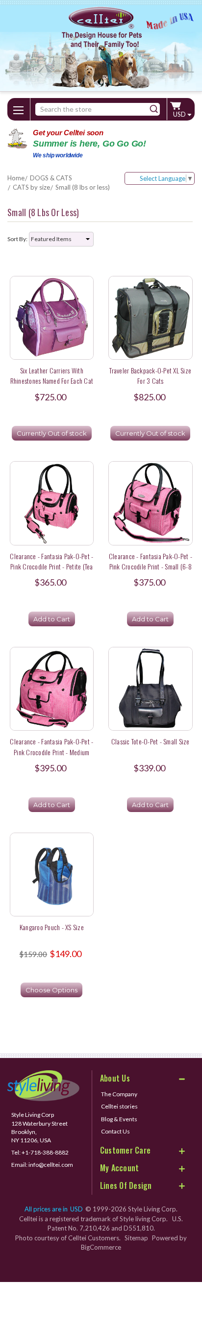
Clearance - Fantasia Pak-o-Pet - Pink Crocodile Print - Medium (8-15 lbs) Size (51, 751)
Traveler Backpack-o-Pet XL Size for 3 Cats (150, 375)
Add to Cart (51, 619)
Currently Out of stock (52, 433)
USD (180, 114)
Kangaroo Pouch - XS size (52, 927)
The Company (119, 1094)
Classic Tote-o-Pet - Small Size (150, 741)
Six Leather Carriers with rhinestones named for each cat (52, 375)
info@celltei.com (50, 1164)
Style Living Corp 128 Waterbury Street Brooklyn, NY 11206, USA (39, 1127)
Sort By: (17, 239)
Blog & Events (119, 1119)
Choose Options (51, 990)
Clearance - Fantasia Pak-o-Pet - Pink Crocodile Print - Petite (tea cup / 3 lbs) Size (51, 566)
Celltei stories (119, 1106)
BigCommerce (101, 1247)
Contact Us (115, 1131)
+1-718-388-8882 (45, 1152)
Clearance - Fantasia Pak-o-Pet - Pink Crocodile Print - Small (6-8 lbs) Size (150, 566)
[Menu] (18, 108)
